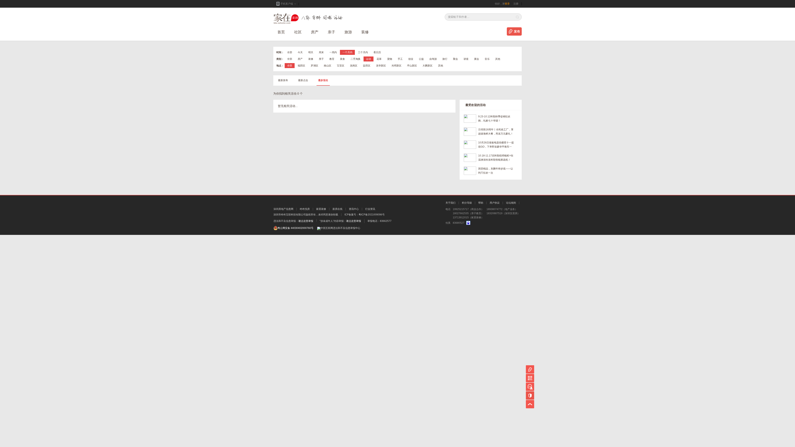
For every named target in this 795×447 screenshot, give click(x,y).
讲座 (466, 59)
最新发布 (283, 80)
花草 (379, 59)
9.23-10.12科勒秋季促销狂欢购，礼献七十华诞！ (494, 118)
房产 (300, 59)
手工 (400, 59)
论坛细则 (511, 202)
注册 (515, 3)
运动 (368, 59)
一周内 (333, 52)
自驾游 (433, 59)
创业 (410, 59)
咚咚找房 (305, 209)
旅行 (444, 59)
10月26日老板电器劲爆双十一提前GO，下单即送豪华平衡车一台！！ (496, 145)
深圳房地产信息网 (283, 209)
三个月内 (363, 52)
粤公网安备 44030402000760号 (295, 228)
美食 (342, 59)
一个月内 (347, 52)
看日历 (377, 52)
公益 (421, 59)
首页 (281, 32)
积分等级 (467, 202)
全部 (289, 52)
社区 (298, 32)
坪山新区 (412, 65)
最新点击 (303, 80)
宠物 (389, 59)
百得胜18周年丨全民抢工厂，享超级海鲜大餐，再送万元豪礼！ (495, 131)
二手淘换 (355, 59)
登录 (507, 3)
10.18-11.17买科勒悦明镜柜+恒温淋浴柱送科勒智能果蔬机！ (495, 157)
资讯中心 (354, 209)
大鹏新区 (427, 65)
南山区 (327, 65)
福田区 (301, 65)
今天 (300, 52)
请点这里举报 (305, 221)
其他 (497, 59)
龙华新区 (381, 65)
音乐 (487, 59)
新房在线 (337, 209)
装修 (365, 32)
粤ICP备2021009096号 (372, 214)
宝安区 (340, 65)
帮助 (480, 202)
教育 (331, 59)
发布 (517, 31)
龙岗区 (353, 65)
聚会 (455, 59)
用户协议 (495, 202)
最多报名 (323, 80)
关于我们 (450, 202)
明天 (310, 52)
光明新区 (396, 65)
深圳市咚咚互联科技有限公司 (289, 214)
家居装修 (321, 209)
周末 (321, 52)
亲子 (331, 32)
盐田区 (366, 65)
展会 (476, 59)
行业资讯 (370, 209)
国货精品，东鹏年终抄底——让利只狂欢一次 (495, 170)
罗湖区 (314, 65)
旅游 (348, 32)
